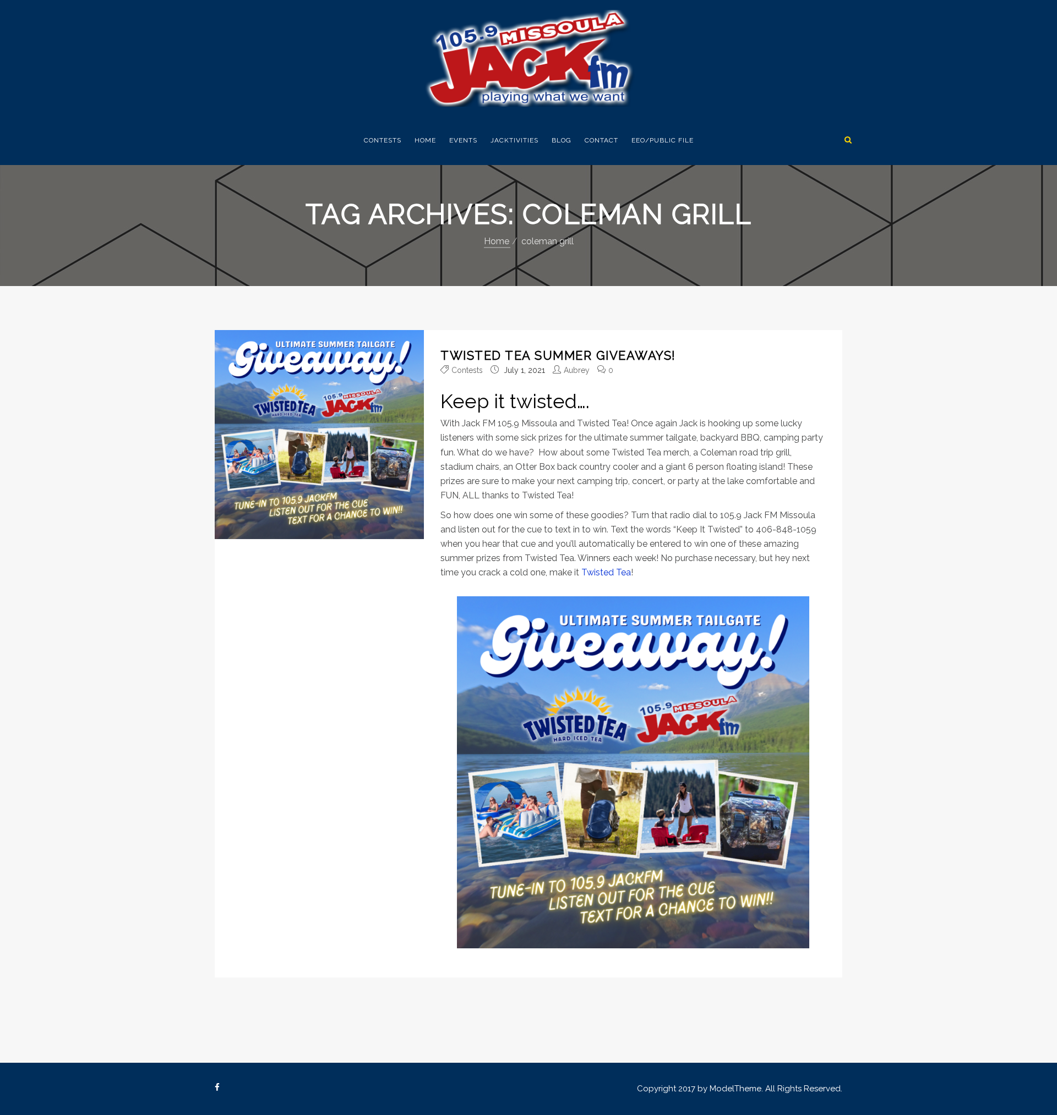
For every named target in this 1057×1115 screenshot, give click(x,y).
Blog (561, 140)
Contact (601, 140)
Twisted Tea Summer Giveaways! (558, 355)
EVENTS (463, 140)
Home (425, 140)
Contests (382, 140)
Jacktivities (514, 140)
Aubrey (577, 370)
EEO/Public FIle (662, 140)
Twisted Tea (606, 572)
